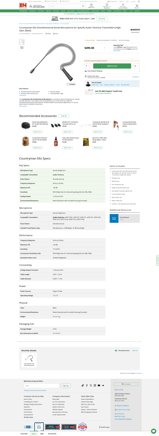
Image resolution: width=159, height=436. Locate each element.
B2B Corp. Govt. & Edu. (88, 404)
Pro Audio (25, 23)
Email (27, 385)
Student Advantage (87, 402)
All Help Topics (28, 417)
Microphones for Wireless (52, 23)
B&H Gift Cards (120, 416)
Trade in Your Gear (123, 410)
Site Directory (28, 412)
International (28, 409)
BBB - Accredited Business (28, 427)
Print (56, 34)
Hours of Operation (58, 404)
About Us (121, 1)
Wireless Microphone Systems (37, 23)
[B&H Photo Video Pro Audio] (23, 5)
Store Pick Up (119, 414)
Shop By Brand (28, 415)
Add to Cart (112, 66)
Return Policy (28, 399)
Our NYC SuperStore (58, 402)
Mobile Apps (105, 427)
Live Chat (133, 1)
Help (127, 1)
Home (20, 23)
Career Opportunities (59, 415)
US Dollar (127, 384)
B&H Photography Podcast (89, 412)
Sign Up (65, 386)
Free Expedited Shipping (123, 419)
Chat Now (101, 19)
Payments (27, 407)
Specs (34, 434)
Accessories (52, 434)
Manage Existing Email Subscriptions (35, 390)
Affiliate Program (57, 409)
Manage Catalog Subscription (33, 404)
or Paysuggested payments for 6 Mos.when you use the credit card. (126, 47)
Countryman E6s (64, 23)
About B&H (55, 399)
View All (64, 116)
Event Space (85, 407)
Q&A (42, 434)
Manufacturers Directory (60, 412)
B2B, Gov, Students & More (34, 1)
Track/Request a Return (31, 402)
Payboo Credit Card (58, 407)
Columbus (78, 13)
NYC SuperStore (113, 1)
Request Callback (123, 406)
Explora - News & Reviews (89, 409)
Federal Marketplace (87, 399)
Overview (24, 434)
